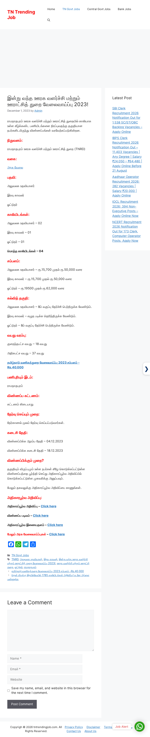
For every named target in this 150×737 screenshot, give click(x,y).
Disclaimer (93, 727)
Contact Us (74, 731)
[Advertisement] (75, 56)
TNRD (15, 559)
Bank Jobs (124, 9)
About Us (90, 731)
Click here (48, 506)
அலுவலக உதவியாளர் (31, 559)
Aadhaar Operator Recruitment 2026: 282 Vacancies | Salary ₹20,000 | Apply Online (126, 186)
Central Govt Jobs (98, 9)
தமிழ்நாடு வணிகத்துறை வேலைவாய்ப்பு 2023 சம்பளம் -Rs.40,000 (48, 571)
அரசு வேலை (15, 167)
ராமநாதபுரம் (30, 567)
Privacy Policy (74, 727)
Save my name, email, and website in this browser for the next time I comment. (51, 690)
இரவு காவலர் (50, 559)
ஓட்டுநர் (19, 567)
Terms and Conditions (118, 727)
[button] (49, 20)
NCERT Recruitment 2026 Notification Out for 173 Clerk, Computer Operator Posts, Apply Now (126, 231)
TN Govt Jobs (71, 9)
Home (51, 9)
